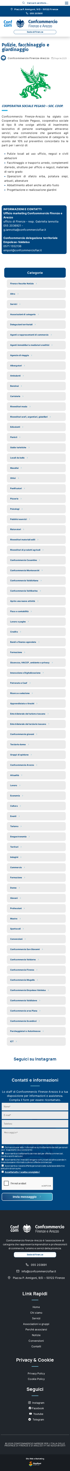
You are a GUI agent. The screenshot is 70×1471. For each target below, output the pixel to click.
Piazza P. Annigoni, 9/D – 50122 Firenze (36, 9)
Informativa (30, 1147)
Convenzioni (36, 1340)
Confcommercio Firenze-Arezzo (28, 58)
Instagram (38, 1402)
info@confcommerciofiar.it (38, 1271)
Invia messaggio (25, 1197)
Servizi (36, 1318)
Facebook (38, 1408)
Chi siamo (36, 1312)
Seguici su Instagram (35, 1059)
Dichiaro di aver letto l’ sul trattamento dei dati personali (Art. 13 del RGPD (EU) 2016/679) (34, 1148)
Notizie (36, 1335)
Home (36, 1307)
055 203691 (36, 13)
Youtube (38, 1414)
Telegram (38, 1419)
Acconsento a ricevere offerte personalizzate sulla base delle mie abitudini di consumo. (33, 1167)
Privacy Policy (36, 1373)
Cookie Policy (36, 1379)
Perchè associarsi (36, 1329)
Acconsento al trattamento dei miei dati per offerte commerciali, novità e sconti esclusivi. (32, 1155)
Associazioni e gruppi (36, 1324)
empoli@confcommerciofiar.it (22, 250)
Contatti (36, 1346)
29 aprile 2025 (60, 58)
